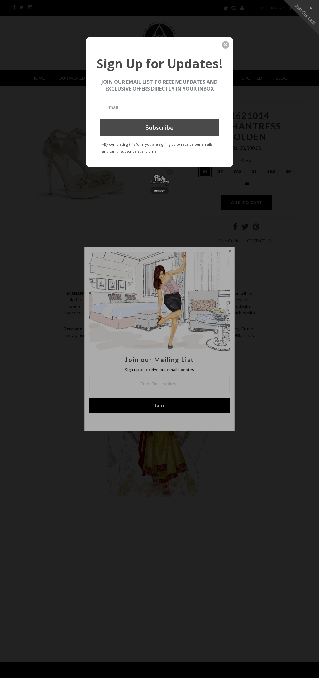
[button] (225, 45)
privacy (159, 190)
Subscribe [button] (159, 127)
